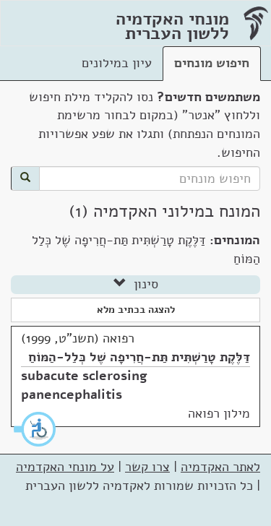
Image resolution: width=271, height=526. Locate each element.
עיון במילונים (117, 63)
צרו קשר (147, 466)
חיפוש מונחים (211, 63)
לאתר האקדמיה (220, 466)
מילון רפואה (219, 413)
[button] (35, 429)
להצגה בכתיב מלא (136, 309)
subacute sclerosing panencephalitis (84, 385)
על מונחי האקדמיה (65, 466)
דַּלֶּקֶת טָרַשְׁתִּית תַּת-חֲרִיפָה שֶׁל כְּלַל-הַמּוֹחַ (139, 357)
